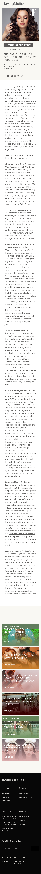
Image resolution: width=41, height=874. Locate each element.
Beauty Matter (22, 287)
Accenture (10, 279)
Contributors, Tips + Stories (9, 823)
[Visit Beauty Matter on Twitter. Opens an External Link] (15, 857)
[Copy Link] (22, 76)
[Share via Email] (15, 76)
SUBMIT (35, 848)
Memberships (25, 797)
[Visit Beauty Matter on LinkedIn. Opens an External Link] (3, 857)
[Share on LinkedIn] (8, 76)
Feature (7, 49)
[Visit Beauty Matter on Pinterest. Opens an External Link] (20, 857)
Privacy (23, 824)
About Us (23, 793)
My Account (25, 816)
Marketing (17, 49)
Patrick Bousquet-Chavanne (9, 66)
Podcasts (7, 797)
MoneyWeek (23, 445)
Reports (6, 801)
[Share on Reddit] (18, 76)
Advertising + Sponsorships (9, 817)
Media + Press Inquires (9, 829)
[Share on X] (11, 76)
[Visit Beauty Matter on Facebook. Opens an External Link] (11, 857)
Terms (22, 820)
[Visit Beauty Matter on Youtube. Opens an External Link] (24, 857)
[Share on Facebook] (5, 76)
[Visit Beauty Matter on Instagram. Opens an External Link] (7, 857)
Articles (6, 793)
